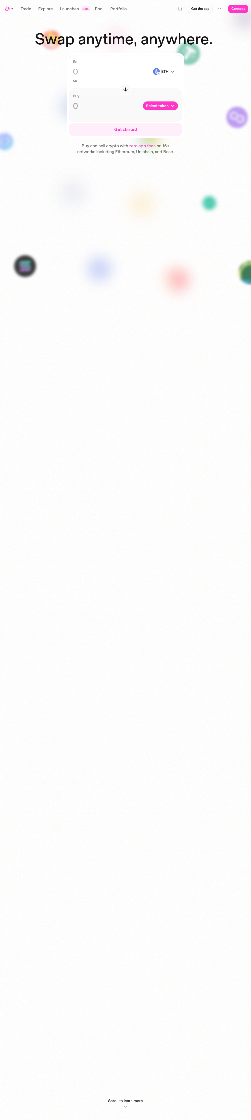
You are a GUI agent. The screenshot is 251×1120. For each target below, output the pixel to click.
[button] (9, 8)
